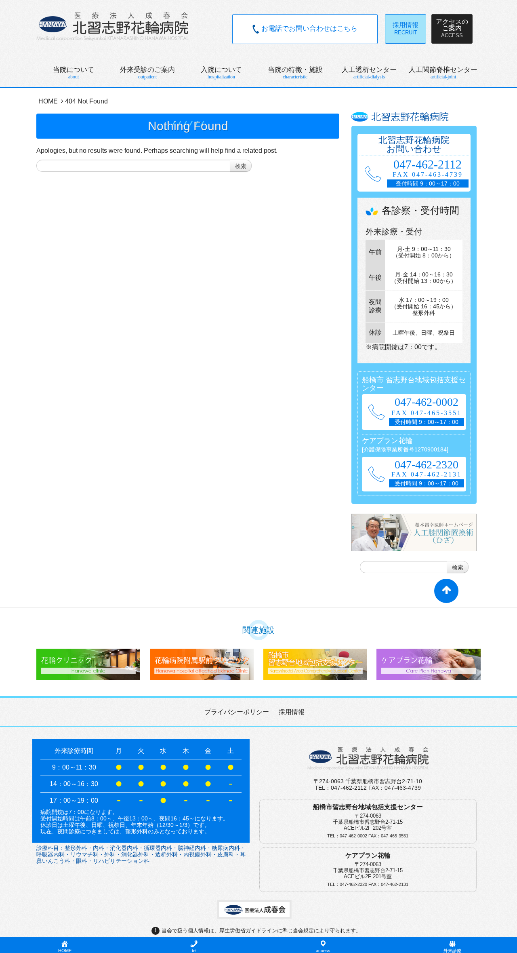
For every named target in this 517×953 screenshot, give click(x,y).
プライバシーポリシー (236, 711)
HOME (48, 101)
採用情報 (292, 711)
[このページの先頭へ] (446, 594)
